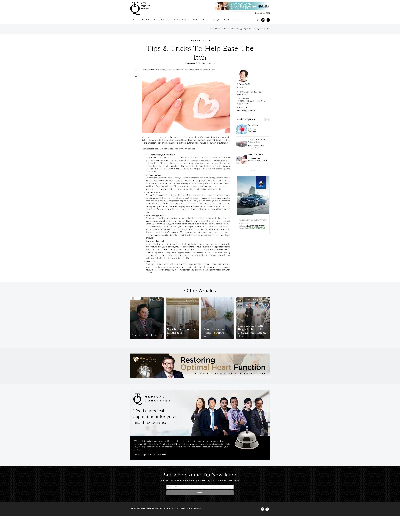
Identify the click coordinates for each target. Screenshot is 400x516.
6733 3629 (243, 108)
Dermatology (237, 29)
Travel (205, 20)
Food (226, 20)
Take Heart (253, 125)
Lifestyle (216, 20)
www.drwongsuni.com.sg (245, 110)
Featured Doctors (181, 20)
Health (195, 20)
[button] (252, 170)
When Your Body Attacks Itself (256, 141)
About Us (145, 20)
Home (134, 20)
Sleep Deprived (255, 154)
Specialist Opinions (161, 20)
